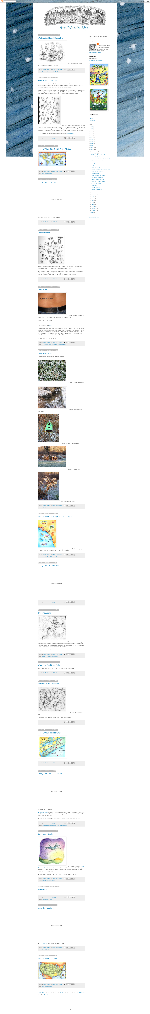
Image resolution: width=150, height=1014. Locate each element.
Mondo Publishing (48, 173)
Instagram (92, 120)
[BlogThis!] (69, 70)
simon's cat (51, 223)
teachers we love (59, 344)
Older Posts (82, 992)
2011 (91, 143)
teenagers (62, 825)
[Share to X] (71, 70)
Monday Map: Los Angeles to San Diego (55, 516)
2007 (91, 212)
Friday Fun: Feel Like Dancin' (50, 774)
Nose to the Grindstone (47, 80)
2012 (91, 141)
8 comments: (59, 984)
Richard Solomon (57, 604)
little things (47, 507)
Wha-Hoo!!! (42, 889)
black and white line (46, 71)
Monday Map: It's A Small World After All (55, 149)
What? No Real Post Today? (50, 665)
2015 (91, 135)
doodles (43, 281)
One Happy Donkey (46, 834)
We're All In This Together (48, 684)
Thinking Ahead (44, 613)
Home (61, 992)
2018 (91, 129)
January (94, 210)
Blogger (81, 1009)
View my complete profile (95, 52)
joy (42, 507)
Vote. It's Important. (46, 908)
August (93, 196)
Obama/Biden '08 (45, 899)
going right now (43, 943)
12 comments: (59, 69)
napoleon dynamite (55, 825)
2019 (91, 127)
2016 (91, 133)
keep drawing (70, 133)
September (94, 194)
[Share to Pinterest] (74, 70)
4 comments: (59, 554)
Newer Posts (41, 992)
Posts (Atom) (47, 994)
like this (83, 84)
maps (43, 173)
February (94, 208)
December (94, 151)
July (93, 198)
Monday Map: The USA (47, 958)
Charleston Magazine (46, 765)
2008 (91, 149)
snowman (53, 656)
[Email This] (67, 70)
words (64, 344)
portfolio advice (50, 604)
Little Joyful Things (45, 353)
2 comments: (59, 672)
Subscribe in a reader (94, 217)
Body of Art (42, 290)
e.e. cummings (45, 344)
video (55, 223)
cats (47, 223)
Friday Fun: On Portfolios (48, 566)
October (94, 192)
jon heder (44, 825)
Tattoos (53, 344)
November (94, 153)
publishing (44, 140)
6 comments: (59, 171)
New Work (57, 71)
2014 (91, 137)
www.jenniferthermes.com (96, 117)
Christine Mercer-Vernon (50, 868)
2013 (91, 139)
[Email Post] (65, 69)
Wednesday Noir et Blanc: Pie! (51, 38)
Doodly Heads (44, 233)
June (93, 200)
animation (44, 223)
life (44, 507)
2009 (91, 147)
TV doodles (56, 140)
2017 (91, 131)
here (50, 325)
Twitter (91, 118)
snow (51, 507)
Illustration (53, 71)
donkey (43, 880)
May (93, 202)
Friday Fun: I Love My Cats (49, 182)
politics (48, 724)
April (93, 204)
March (93, 206)
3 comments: (59, 278)
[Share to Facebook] (72, 70)
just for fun (48, 825)
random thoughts (50, 140)
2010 (91, 145)
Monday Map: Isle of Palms (49, 733)
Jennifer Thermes (103, 44)
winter (57, 656)
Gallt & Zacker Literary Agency (96, 60)
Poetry (50, 344)
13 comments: (59, 138)
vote (54, 949)
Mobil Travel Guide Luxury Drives (52, 556)
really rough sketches (46, 656)
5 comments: (59, 342)
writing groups (45, 674)
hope (43, 892)
